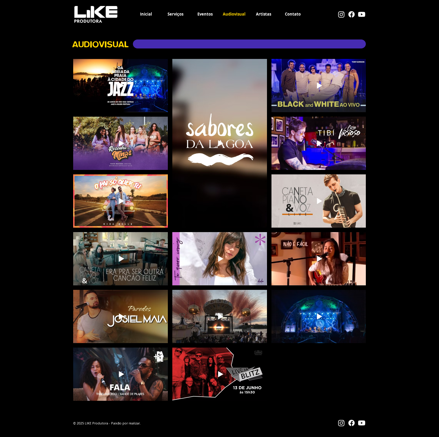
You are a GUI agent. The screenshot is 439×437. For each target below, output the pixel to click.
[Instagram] (341, 14)
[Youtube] (361, 14)
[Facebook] (351, 14)
